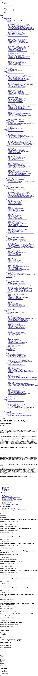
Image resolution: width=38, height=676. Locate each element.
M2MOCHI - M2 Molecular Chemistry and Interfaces (16, 265)
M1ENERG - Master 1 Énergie (13, 296)
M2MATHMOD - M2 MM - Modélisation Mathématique (17, 57)
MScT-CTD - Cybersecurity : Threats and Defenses (16, 316)
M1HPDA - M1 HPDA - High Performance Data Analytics (17, 327)
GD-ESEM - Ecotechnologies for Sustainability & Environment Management (20, 360)
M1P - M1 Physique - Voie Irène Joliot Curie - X (16, 334)
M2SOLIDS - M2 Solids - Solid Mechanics (15, 270)
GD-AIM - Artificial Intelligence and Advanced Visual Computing (18, 356)
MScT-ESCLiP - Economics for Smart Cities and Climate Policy (18, 289)
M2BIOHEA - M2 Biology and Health (14, 255)
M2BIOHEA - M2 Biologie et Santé (14, 211)
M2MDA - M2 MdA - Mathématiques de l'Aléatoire (16, 306)
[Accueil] (1, 0)
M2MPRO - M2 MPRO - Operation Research (15, 344)
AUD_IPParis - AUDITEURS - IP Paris (14, 125)
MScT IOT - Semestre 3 (6, 511)
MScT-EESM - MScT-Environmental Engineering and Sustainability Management (21, 28)
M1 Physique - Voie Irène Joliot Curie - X (8, 494)
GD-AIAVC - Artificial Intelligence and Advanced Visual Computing (19, 404)
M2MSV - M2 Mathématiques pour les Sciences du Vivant (17, 223)
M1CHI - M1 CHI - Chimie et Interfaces (14, 38)
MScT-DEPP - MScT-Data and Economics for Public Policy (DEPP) (19, 25)
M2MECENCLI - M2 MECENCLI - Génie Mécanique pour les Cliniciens (20, 109)
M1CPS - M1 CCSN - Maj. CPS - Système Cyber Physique (17, 39)
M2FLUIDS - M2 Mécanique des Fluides (14, 215)
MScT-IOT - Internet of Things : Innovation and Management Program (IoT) (20, 290)
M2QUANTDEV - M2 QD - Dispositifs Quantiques (16, 116)
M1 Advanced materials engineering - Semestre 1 (10, 510)
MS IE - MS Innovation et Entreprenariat (14, 124)
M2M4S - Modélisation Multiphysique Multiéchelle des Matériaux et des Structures (21, 384)
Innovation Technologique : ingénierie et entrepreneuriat (11, 497)
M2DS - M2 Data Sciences (12, 258)
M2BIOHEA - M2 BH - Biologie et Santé (15, 99)
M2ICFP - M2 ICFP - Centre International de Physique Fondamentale (19, 56)
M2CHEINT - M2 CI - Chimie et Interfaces (15, 101)
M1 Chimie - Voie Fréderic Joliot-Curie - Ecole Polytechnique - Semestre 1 (14, 509)
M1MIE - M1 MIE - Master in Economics (14, 254)
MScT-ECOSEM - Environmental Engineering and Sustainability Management (20, 318)
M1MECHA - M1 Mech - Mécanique (14, 95)
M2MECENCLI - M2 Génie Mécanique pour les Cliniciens (17, 220)
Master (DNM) (8, 35)
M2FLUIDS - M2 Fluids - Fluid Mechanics (15, 260)
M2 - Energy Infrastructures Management (8, 498)
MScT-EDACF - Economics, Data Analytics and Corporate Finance (19, 287)
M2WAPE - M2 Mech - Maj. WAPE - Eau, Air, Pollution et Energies (19, 67)
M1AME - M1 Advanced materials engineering (15, 364)
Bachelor (7, 19)
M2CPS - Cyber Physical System (13, 301)
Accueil (3, 16)
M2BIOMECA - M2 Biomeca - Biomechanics (15, 299)
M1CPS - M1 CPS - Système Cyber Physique (15, 91)
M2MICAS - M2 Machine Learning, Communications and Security (18, 264)
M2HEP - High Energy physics (13, 382)
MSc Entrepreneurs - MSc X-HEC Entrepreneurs (16, 121)
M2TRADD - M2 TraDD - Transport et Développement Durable (18, 118)
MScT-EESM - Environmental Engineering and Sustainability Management (20, 288)
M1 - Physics (4, 501)
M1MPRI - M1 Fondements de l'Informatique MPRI (16, 208)
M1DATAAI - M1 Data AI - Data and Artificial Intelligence (17, 294)
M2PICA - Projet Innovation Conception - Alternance (16, 391)
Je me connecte (7, 6)
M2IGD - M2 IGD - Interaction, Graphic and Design (16, 305)
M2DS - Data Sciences (11, 302)
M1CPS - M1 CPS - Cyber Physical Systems (15, 250)
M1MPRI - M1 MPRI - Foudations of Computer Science (17, 333)
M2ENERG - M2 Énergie (12, 259)
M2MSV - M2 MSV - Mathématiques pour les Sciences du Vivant (18, 266)
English (5, 3)
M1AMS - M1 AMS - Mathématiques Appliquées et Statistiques (18, 36)
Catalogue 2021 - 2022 (8, 279)
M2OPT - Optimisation (12, 389)
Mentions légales (5, 673)
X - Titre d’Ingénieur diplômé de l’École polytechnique (16, 22)
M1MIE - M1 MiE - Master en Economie (14, 44)
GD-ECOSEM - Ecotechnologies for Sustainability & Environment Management (21, 407)
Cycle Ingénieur (8, 21)
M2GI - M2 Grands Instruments (13, 216)
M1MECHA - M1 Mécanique (13, 206)
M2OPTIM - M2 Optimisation (13, 224)
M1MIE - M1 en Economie (12, 207)
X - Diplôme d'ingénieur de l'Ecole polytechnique (16, 354)
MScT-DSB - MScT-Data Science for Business (15, 194)
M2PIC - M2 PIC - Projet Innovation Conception (16, 61)
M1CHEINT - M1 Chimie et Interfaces (14, 202)
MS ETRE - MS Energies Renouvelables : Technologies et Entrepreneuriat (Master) (21, 123)
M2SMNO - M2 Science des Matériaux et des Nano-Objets (17, 229)
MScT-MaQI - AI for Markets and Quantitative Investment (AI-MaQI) (19, 30)
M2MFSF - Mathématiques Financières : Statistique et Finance (18, 387)
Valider (6, 11)
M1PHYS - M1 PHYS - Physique (13, 45)
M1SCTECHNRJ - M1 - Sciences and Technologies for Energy (18, 336)
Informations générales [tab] (5, 487)
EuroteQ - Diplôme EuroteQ (12, 69)
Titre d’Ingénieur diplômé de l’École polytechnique (10, 504)
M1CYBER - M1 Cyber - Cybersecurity (14, 326)
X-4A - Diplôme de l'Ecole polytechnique (14, 134)
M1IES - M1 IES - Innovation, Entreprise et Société (16, 41)
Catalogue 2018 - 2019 (8, 399)
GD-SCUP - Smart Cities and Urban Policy (15, 362)
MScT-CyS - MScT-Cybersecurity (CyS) (14, 23)
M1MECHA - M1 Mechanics (13, 253)
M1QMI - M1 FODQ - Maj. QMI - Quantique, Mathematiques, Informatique (20, 46)
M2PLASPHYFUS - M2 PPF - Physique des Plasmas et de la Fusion (19, 113)
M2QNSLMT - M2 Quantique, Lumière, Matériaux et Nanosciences (19, 227)
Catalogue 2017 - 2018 (8, 411)
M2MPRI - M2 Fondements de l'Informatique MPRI (16, 222)
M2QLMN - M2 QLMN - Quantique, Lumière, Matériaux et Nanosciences (20, 115)
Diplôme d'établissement (10, 133)
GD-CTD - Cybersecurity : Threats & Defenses (15, 405)
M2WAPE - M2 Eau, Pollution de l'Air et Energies (16, 231)
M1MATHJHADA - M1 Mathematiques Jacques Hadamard (17, 252)
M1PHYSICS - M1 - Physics (12, 335)
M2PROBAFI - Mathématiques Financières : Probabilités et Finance (19, 393)
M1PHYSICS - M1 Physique (13, 209)
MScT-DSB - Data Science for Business (14, 286)
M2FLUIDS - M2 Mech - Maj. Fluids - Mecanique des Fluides (18, 52)
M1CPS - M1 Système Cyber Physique (14, 203)
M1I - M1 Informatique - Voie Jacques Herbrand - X (16, 328)
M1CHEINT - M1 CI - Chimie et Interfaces (15, 90)
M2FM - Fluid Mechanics (12, 381)
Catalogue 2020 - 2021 (8, 310)
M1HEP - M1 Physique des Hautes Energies (15, 204)
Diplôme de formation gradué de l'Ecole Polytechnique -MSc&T (16, 75)
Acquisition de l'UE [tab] (5, 489)
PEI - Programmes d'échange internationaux (15, 70)
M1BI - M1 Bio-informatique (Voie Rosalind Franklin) (16, 365)
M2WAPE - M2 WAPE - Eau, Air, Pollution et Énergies (17, 119)
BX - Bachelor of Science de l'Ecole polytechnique (16, 20)
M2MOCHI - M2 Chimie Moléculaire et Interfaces (16, 221)
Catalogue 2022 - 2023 (8, 235)
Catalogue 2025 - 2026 (8, 71)
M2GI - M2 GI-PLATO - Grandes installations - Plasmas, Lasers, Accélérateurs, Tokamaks (22, 104)
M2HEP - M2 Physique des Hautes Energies (15, 217)
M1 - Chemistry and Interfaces (7, 502)
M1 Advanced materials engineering (8, 495)
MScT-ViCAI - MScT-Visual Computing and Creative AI (17, 33)
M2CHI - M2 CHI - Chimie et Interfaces (14, 50)
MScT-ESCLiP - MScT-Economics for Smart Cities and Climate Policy (19, 82)
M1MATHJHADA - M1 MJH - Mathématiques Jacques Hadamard (18, 94)
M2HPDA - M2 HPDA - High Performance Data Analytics (17, 342)
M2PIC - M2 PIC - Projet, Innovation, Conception (16, 112)
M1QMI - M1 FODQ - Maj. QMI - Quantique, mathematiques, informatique (20, 415)
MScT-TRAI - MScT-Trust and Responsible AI (15, 32)
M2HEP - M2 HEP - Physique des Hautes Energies (16, 55)
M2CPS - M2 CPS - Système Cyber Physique (15, 102)
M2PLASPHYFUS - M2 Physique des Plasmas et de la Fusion (18, 226)
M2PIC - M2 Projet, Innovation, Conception (15, 225)
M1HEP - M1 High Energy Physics (13, 251)
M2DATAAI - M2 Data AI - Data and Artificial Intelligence (17, 257)
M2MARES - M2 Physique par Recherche (15, 218)
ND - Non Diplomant (11, 276)
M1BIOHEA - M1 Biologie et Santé (14, 201)
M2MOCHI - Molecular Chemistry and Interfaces (16, 388)
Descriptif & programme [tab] (6, 490)
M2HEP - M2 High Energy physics (13, 261)
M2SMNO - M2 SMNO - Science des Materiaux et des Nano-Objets (19, 66)
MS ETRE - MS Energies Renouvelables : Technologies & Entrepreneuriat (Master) (21, 274)
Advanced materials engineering (7, 496)
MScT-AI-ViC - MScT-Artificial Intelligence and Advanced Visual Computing (20, 76)
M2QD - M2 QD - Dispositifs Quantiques (14, 64)
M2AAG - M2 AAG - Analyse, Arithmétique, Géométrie (17, 47)
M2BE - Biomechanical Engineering (14, 376)
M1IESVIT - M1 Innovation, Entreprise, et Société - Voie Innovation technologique (21, 370)
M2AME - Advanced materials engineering (15, 375)
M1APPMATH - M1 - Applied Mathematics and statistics (17, 323)
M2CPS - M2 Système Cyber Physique (14, 213)
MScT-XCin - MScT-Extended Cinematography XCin (16, 34)
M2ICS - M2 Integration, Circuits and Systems (15, 262)
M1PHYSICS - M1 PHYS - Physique (14, 97)
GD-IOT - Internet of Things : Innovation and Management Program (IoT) (20, 361)
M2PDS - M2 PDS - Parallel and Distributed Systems (16, 345)
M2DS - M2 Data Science (12, 214)
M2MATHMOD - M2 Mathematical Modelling (15, 263)
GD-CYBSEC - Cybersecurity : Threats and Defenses (16, 357)
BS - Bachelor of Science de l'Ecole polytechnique (16, 187)
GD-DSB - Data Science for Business (14, 406)
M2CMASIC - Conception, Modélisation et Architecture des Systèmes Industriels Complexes (22, 379)
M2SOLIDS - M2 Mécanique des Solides (14, 230)
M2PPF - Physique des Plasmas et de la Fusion (15, 392)
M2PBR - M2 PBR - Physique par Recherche (15, 60)
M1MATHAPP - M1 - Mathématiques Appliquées (16, 332)
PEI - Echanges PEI (11, 309)
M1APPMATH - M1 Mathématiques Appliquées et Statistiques (18, 200)
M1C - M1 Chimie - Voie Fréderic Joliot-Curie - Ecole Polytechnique (19, 366)
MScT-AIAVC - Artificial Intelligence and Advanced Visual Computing (19, 315)
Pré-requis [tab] (4, 488)
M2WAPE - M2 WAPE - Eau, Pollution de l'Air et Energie (17, 177)
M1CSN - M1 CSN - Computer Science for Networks (16, 325)
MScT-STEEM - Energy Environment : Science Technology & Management (20, 291)
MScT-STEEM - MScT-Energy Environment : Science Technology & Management (21, 31)
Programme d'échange (9, 68)
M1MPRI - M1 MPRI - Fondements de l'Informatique (16, 96)
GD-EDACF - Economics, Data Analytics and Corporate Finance (18, 408)
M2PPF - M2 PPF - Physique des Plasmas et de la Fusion (17, 62)
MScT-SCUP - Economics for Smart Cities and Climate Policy (18, 321)
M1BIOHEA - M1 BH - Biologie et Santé (15, 89)
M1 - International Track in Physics (7, 500)
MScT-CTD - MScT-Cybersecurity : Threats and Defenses (17, 191)
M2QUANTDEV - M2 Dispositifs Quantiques (15, 228)
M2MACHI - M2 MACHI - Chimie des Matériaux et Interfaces (18, 163)
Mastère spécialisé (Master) (10, 122)
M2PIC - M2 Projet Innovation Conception (15, 268)
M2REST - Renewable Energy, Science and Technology (17, 273)
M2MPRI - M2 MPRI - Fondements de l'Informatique (16, 168)
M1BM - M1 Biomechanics (12, 293)
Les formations (4, 17)
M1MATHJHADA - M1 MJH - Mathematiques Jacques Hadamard (18, 42)
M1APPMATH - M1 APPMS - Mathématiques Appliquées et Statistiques (19, 146)
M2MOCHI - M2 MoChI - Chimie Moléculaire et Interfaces (17, 167)
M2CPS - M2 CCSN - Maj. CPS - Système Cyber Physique (17, 51)
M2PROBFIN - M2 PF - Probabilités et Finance (15, 63)
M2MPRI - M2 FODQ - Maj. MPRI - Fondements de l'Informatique (19, 58)
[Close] (0, 675)
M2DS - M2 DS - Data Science (13, 159)
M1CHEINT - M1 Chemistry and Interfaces (15, 249)
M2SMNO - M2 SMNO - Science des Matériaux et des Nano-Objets (19, 117)
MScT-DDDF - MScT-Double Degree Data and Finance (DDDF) (18, 24)
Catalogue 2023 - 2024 (8, 185)
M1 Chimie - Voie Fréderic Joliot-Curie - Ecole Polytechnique (12, 499)
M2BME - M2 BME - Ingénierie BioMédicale (15, 49)
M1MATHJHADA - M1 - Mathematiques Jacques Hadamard (18, 297)
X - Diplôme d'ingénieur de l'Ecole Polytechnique (16, 413)
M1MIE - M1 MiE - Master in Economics (14, 298)
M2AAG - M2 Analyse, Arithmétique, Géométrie (16, 210)
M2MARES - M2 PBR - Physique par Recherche (16, 107)
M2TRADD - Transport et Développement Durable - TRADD (18, 395)
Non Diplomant (8, 275)
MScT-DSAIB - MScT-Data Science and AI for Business (17, 26)
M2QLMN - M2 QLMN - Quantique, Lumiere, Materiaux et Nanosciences (20, 65)
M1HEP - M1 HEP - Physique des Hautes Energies (16, 40)
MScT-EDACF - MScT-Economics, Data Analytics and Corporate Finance (20, 27)
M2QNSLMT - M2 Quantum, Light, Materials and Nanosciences (18, 269)
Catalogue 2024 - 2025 (8, 129)
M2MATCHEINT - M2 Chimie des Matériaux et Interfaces (17, 219)
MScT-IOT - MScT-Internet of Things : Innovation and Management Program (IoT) (21, 29)
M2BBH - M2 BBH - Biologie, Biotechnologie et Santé (17, 48)
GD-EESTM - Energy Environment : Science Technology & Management (20, 359)
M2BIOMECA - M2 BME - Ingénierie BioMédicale (16, 100)
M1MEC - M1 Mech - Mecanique (13, 43)
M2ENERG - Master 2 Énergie (13, 303)
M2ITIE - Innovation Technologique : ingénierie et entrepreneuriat (18, 383)
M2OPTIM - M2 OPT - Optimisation (14, 111)
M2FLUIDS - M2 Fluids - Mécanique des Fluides (16, 103)
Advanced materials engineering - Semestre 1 (9, 508)
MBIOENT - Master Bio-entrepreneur (14, 396)
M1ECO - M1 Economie (12, 295)
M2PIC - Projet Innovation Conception (14, 346)
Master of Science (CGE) (10, 120)
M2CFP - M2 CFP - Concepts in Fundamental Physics (16, 300)
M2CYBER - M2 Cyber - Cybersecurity (14, 340)
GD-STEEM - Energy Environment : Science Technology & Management (20, 410)
